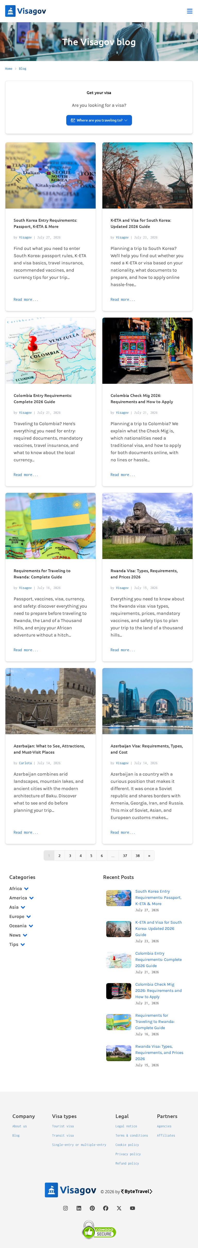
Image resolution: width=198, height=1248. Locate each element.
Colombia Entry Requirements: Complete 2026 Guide (158, 959)
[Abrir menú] (190, 11)
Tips (13, 944)
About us (19, 1126)
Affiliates (166, 1135)
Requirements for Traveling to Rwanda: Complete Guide (155, 1021)
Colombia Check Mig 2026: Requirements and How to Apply (158, 990)
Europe (16, 916)
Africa (15, 888)
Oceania (18, 926)
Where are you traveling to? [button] (99, 120)
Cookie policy (127, 1145)
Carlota (25, 763)
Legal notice (126, 1126)
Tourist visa (63, 1126)
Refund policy (127, 1163)
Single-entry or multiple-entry (79, 1145)
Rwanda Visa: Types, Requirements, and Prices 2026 (159, 1052)
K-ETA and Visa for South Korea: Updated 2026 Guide (158, 928)
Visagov (25, 237)
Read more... (26, 299)
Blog (16, 1135)
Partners (167, 1116)
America (18, 898)
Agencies (164, 1126)
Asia (14, 907)
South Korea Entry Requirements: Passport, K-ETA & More (158, 897)
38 (138, 855)
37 (125, 855)
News (15, 935)
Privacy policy (128, 1154)
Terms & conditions (132, 1135)
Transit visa (63, 1135)
